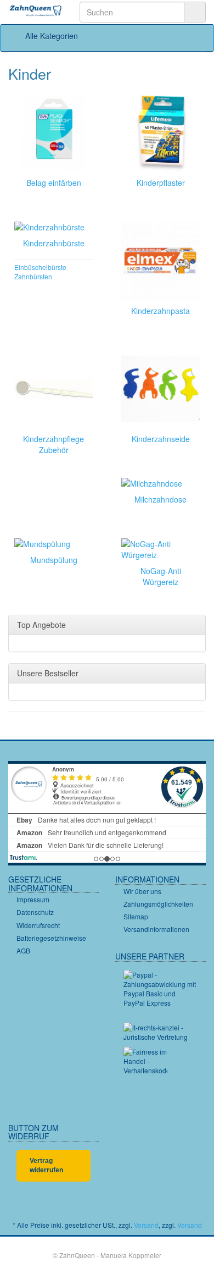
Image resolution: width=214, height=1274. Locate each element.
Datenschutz (35, 912)
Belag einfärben (53, 182)
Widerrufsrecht (38, 925)
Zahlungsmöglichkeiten (158, 903)
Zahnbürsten (33, 276)
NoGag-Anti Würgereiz (160, 576)
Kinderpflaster (161, 182)
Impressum (32, 899)
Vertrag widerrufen (46, 1165)
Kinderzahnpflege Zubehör (53, 444)
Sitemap (135, 916)
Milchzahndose (160, 499)
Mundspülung (53, 559)
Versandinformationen (156, 929)
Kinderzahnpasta (160, 310)
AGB (23, 950)
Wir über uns (142, 891)
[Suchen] (195, 12)
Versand (146, 1224)
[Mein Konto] (194, 36)
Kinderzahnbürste (54, 243)
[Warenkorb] (166, 36)
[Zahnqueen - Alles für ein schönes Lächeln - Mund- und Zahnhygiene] (35, 11)
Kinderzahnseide (161, 438)
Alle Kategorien (50, 35)
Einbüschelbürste (40, 267)
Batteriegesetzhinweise (51, 937)
